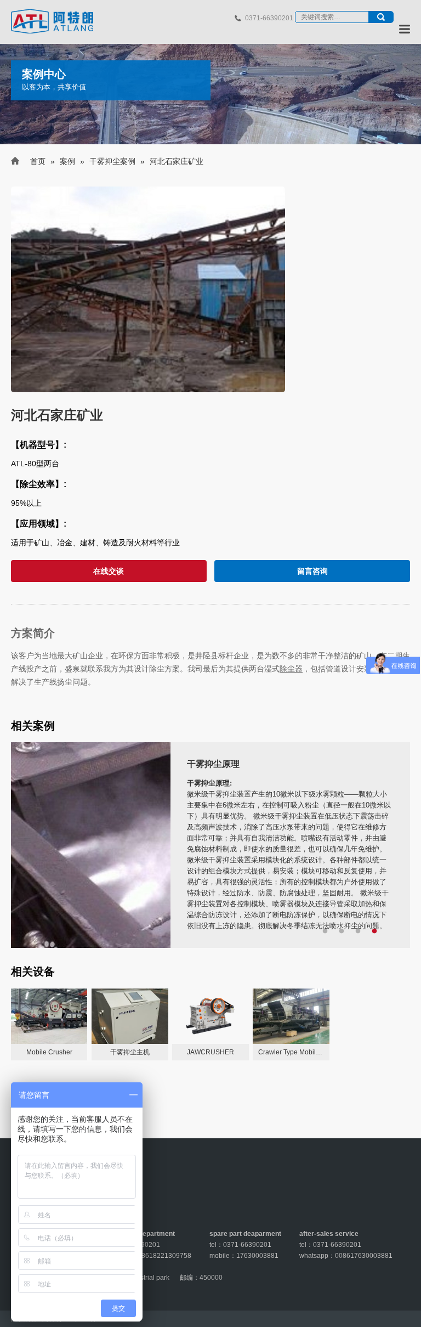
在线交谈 (108, 571)
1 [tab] (325, 931)
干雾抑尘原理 (213, 764)
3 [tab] (357, 931)
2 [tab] (341, 931)
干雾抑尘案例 (112, 161)
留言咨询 (312, 571)
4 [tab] (374, 931)
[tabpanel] (210, 845)
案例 (67, 161)
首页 (37, 161)
